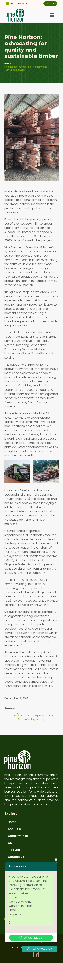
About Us (14, 829)
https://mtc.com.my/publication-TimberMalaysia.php (31, 717)
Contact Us (16, 857)
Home (7, 63)
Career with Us (18, 836)
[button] (50, 3)
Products (14, 850)
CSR (11, 843)
